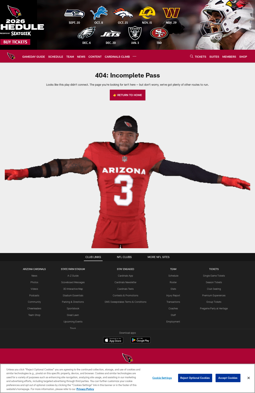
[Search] (191, 56)
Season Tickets (214, 282)
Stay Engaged (125, 269)
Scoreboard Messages (73, 282)
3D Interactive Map (73, 288)
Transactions (173, 301)
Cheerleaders (34, 308)
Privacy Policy (85, 388)
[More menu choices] (134, 56)
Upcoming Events (73, 321)
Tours (73, 328)
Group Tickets (213, 301)
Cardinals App (125, 275)
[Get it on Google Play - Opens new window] (140, 342)
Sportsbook (73, 308)
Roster (173, 282)
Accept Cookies (228, 377)
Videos (34, 288)
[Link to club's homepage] (11, 56)
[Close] (248, 378)
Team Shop (34, 315)
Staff (173, 315)
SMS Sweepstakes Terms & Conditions (125, 301)
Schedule (173, 275)
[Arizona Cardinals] (127, 358)
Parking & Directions (73, 301)
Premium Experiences (214, 295)
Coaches (173, 308)
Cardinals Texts (125, 288)
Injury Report (173, 295)
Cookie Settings (162, 377)
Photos (34, 282)
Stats (173, 288)
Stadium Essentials (73, 295)
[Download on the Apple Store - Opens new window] (113, 340)
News (34, 275)
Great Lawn (73, 315)
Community (34, 301)
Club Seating (214, 288)
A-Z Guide (73, 275)
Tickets (214, 269)
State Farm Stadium (73, 269)
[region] (127, 378)
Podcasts (34, 295)
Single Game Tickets (214, 275)
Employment (173, 321)
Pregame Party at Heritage (214, 308)
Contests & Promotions (125, 295)
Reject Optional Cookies (195, 377)
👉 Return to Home (127, 95)
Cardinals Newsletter (125, 282)
